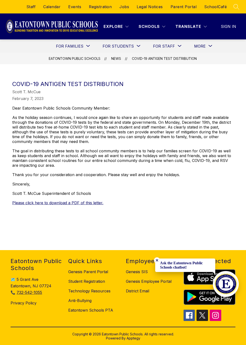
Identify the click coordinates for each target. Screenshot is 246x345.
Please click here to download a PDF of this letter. (57, 202)
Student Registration (86, 281)
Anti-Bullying (80, 300)
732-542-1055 (29, 292)
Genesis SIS (137, 271)
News (116, 58)
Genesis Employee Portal (149, 281)
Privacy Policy (24, 303)
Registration (100, 6)
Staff (31, 6)
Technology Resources (89, 291)
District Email (137, 291)
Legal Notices (150, 6)
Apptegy (133, 338)
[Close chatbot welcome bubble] (157, 260)
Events (74, 6)
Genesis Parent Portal (88, 271)
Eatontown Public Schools (74, 58)
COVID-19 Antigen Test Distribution (164, 58)
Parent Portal (184, 6)
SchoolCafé (215, 6)
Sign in (228, 26)
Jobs (124, 6)
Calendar (52, 6)
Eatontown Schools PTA (90, 310)
